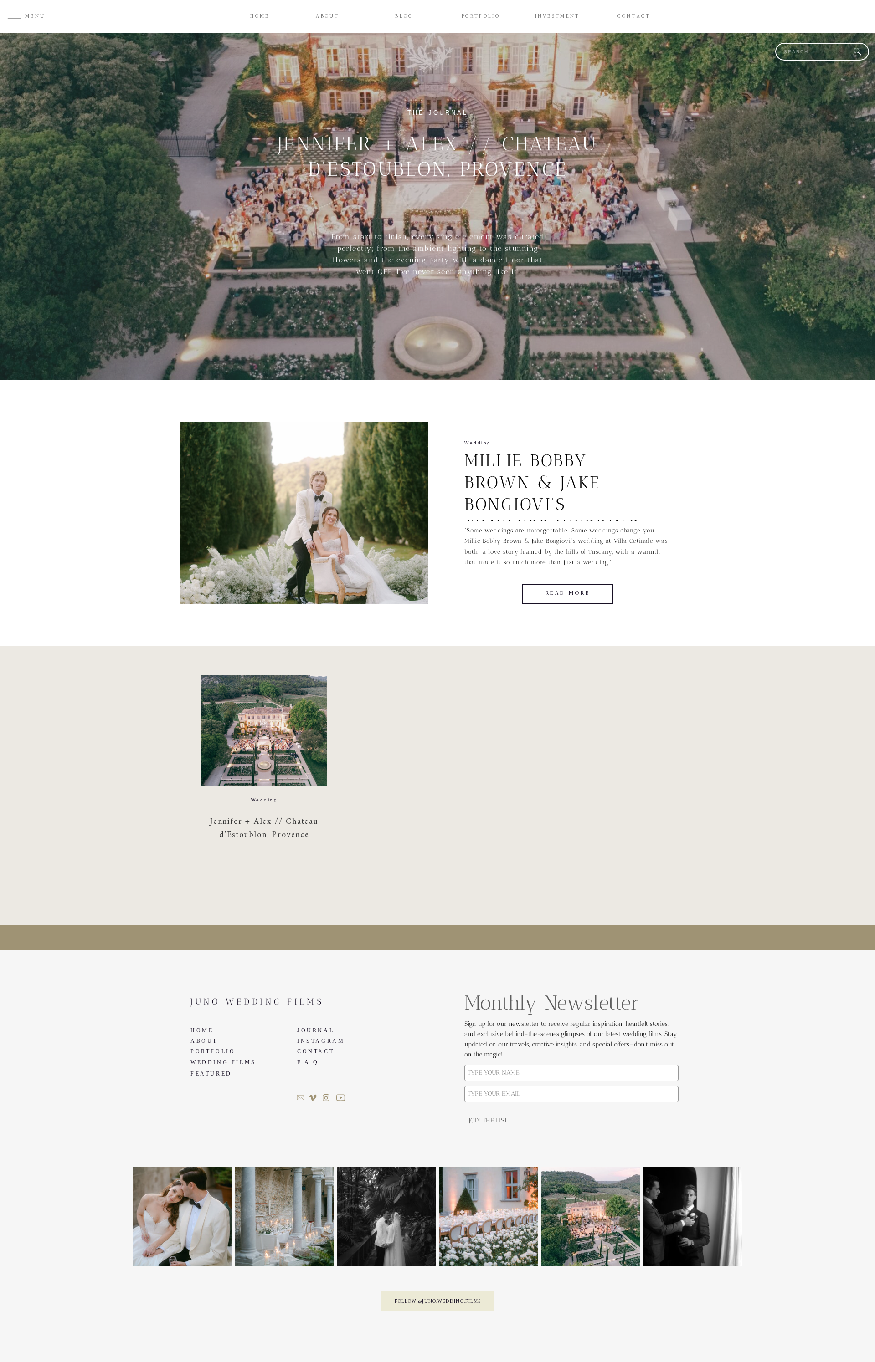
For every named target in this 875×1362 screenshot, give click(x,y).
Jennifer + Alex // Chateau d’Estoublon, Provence (264, 828)
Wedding (477, 442)
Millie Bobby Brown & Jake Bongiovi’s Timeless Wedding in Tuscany (552, 504)
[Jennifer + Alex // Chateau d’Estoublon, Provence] (264, 730)
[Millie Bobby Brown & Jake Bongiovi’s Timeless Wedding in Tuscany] (304, 513)
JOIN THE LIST (488, 1120)
